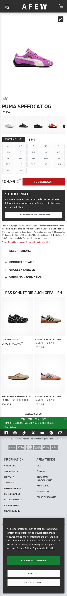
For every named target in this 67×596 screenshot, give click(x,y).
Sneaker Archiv (12, 511)
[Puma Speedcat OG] (52, 124)
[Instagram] (15, 433)
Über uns (41, 471)
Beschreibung (20, 251)
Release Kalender (13, 499)
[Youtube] (42, 433)
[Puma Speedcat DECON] (9, 124)
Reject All (33, 573)
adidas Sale (10, 482)
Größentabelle (22, 269)
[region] (33, 555)
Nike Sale (9, 477)
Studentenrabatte (46, 497)
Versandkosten (28, 225)
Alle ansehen (33, 413)
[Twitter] (33, 433)
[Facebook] (6, 433)
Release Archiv (11, 505)
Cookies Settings (33, 582)
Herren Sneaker (12, 488)
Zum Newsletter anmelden (33, 214)
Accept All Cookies (33, 560)
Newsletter (43, 491)
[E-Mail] (60, 433)
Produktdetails (21, 262)
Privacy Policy (23, 548)
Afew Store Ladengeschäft (44, 478)
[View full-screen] (60, 19)
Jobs (39, 465)
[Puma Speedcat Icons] (38, 124)
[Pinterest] (51, 433)
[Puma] (5, 98)
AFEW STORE (34, 6)
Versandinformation (25, 277)
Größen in (12, 139)
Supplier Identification (44, 548)
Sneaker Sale (11, 471)
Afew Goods (43, 485)
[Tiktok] (24, 433)
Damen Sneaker (12, 494)
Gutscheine (10, 465)
